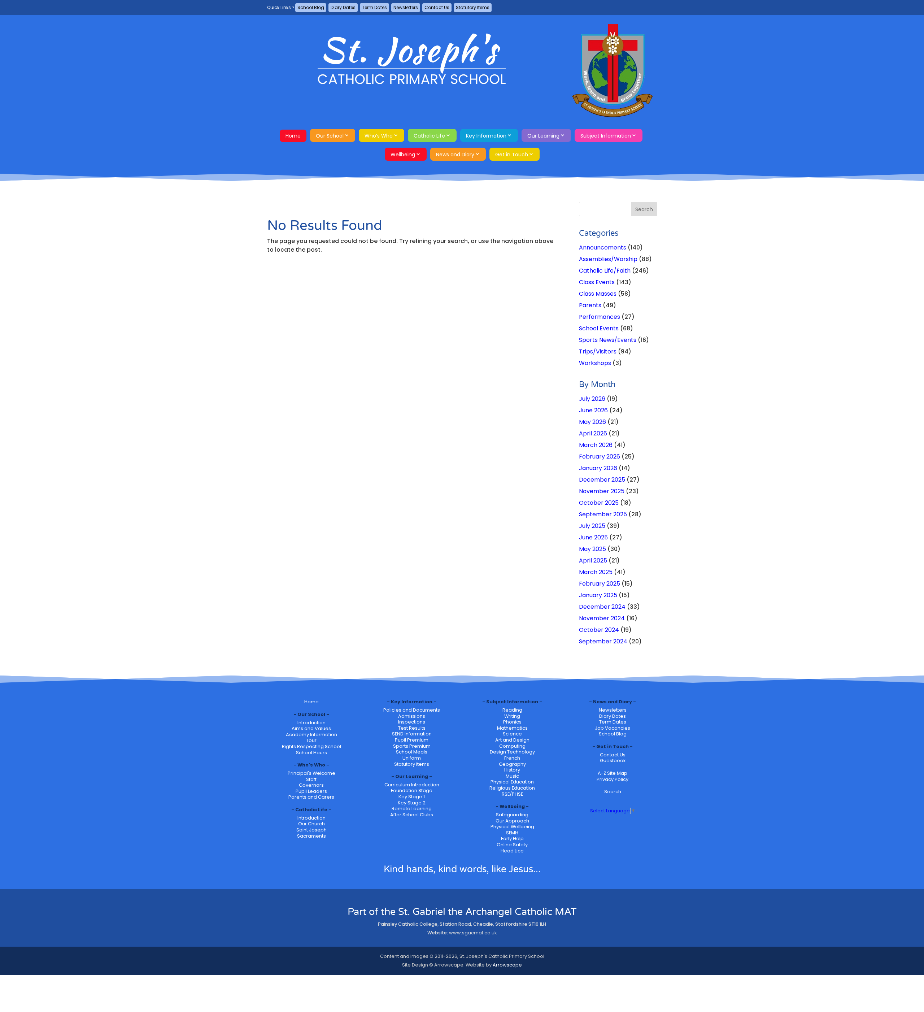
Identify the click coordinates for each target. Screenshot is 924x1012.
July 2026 (592, 399)
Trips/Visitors (597, 351)
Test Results (412, 728)
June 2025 (593, 537)
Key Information (486, 135)
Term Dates (374, 7)
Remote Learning (412, 808)
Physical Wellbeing (512, 827)
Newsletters (405, 7)
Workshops (595, 363)
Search (612, 792)
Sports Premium (412, 746)
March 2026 (596, 445)
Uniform (411, 758)
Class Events (597, 282)
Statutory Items (472, 7)
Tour (311, 740)
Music (512, 776)
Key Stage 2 (412, 803)
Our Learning (543, 135)
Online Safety (512, 845)
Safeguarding (512, 815)
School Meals (411, 752)
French (512, 758)
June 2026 (593, 410)
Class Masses (597, 294)
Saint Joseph (311, 830)
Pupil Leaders (311, 791)
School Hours (311, 753)
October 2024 (599, 630)
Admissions (411, 716)
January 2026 (598, 468)
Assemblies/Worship (608, 259)
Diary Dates (343, 7)
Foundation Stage (411, 790)
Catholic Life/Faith (605, 270)
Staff (311, 779)
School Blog (310, 7)
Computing (512, 746)
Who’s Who (379, 135)
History (512, 770)
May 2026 (592, 422)
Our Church (311, 824)
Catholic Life (429, 135)
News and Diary (455, 154)
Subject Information (605, 135)
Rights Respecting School (311, 746)
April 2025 (593, 560)
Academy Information (311, 734)
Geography (512, 764)
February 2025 (599, 583)
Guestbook (613, 760)
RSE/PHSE (512, 794)
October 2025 (599, 503)
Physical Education (512, 782)
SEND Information (412, 734)
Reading (512, 710)
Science (512, 734)
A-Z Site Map (612, 773)
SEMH (512, 833)
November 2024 (602, 618)
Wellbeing (403, 154)
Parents (590, 305)
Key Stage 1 (411, 797)
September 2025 (603, 514)
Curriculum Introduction (411, 785)
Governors (311, 785)
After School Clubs (411, 815)
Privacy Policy (612, 779)
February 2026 (599, 456)
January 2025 (598, 595)
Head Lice (512, 851)
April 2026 (593, 433)
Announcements (602, 247)
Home (293, 135)
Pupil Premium (411, 740)
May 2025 (592, 549)
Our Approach (512, 821)
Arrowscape (507, 965)
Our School (330, 135)
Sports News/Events (607, 340)
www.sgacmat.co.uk (473, 933)
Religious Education (512, 788)
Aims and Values (311, 728)
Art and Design (512, 740)
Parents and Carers (311, 797)
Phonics (512, 722)
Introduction (311, 723)
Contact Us (436, 7)
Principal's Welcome (311, 773)
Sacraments (311, 836)
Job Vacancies (612, 728)
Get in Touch (511, 154)
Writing (512, 716)
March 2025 (596, 572)
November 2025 (601, 491)
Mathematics (512, 728)
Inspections (411, 722)
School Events (599, 328)
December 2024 (602, 607)
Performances (599, 317)
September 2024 (603, 641)
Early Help (512, 838)
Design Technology (512, 752)
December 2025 (602, 479)
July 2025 (592, 526)
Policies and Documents (411, 710)
